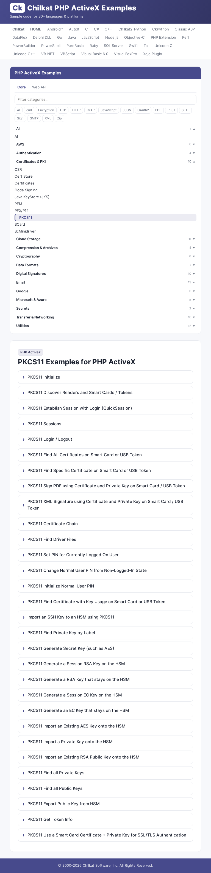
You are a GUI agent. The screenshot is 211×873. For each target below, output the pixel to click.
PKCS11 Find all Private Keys (55, 772)
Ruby (94, 45)
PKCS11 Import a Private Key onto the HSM (70, 741)
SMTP (34, 118)
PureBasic (75, 45)
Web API (39, 87)
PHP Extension (163, 37)
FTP (63, 110)
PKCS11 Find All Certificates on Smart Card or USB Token (84, 454)
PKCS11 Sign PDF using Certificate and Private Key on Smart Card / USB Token (106, 485)
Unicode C (163, 45)
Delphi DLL (42, 37)
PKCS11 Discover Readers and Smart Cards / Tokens (79, 392)
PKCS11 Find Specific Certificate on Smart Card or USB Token (89, 470)
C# (96, 29)
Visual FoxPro (125, 54)
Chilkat (18, 29)
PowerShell (50, 45)
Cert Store (24, 176)
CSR (18, 169)
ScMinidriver (25, 231)
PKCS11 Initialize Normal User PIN (60, 586)
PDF (158, 110)
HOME (35, 29)
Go (59, 37)
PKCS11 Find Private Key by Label (61, 632)
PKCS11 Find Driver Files (51, 539)
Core (21, 87)
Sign (20, 118)
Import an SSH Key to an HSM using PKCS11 (70, 617)
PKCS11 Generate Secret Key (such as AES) (70, 648)
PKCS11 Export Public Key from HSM (63, 803)
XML (48, 118)
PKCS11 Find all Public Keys (54, 788)
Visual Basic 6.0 (94, 54)
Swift (133, 45)
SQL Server (113, 45)
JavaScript (90, 37)
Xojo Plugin (152, 54)
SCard (20, 224)
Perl (185, 37)
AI (18, 110)
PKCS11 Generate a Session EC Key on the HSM (74, 695)
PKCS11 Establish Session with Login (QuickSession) (79, 408)
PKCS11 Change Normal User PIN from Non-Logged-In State (87, 570)
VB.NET (47, 54)
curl (29, 110)
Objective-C (134, 37)
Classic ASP (185, 29)
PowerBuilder (23, 45)
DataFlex (19, 37)
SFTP (185, 110)
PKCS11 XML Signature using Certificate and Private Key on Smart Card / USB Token (105, 505)
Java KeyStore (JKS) (32, 197)
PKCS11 (25, 217)
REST (171, 110)
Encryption (46, 110)
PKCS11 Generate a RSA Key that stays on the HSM (78, 679)
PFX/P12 (22, 210)
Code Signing (26, 190)
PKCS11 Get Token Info (50, 819)
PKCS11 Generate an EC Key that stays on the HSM (78, 710)
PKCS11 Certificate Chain (52, 523)
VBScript (67, 54)
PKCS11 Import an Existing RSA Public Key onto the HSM (83, 757)
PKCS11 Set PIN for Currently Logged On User (73, 554)
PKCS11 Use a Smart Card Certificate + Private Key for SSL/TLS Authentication (106, 835)
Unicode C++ (23, 54)
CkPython (160, 29)
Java (72, 37)
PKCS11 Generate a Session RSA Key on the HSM (76, 663)
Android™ (55, 29)
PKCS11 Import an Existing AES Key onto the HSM (76, 726)
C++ (108, 29)
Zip (59, 118)
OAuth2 (143, 110)
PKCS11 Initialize (43, 377)
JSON (127, 110)
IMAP (91, 110)
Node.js (111, 37)
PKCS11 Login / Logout (49, 439)
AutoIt (74, 29)
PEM (18, 204)
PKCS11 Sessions (44, 423)
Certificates (25, 183)
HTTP (76, 110)
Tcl (146, 45)
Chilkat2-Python (132, 29)
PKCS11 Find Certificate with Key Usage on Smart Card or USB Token (96, 601)
